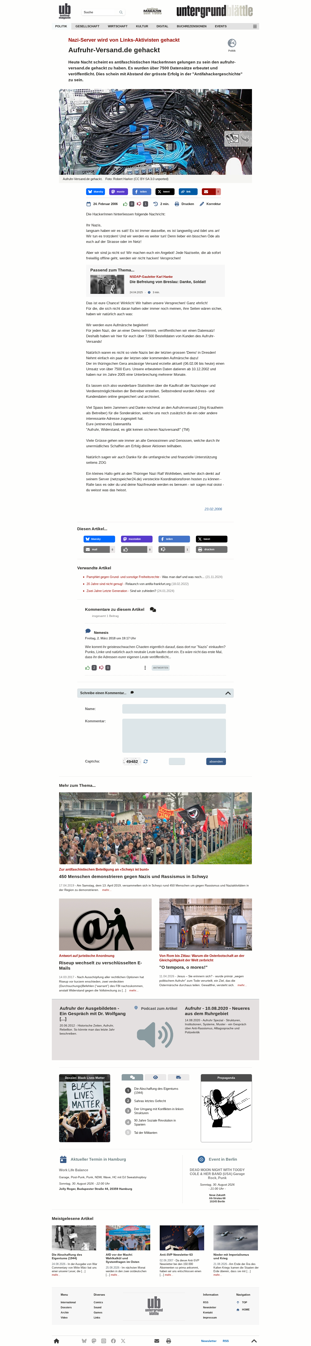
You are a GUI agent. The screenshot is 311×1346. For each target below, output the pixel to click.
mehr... (106, 890)
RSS (226, 1341)
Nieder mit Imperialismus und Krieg (231, 1256)
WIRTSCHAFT (118, 26)
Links (97, 1317)
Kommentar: (95, 721)
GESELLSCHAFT (87, 26)
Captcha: (92, 761)
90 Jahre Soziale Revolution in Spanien (155, 1122)
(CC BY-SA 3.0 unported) (150, 179)
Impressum (210, 1317)
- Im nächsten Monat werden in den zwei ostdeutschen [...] (126, 1271)
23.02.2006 (213, 509)
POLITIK (61, 26)
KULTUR (142, 26)
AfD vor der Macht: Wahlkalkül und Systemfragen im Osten (122, 1258)
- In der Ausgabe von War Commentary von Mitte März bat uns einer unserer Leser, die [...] (74, 1267)
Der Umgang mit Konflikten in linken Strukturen (158, 1111)
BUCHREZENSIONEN (191, 26)
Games (98, 1312)
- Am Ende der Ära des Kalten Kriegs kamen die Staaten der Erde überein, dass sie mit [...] (236, 1267)
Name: (90, 709)
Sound (97, 1307)
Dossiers (66, 1307)
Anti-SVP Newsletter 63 (176, 1254)
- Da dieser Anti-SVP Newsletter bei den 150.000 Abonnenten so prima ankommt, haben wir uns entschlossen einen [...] (180, 1267)
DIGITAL (162, 26)
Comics (98, 1302)
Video (64, 1317)
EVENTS (221, 26)
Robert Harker (123, 179)
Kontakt (208, 1312)
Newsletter (208, 1341)
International (68, 1302)
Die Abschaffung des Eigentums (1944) (156, 1090)
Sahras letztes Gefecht (150, 1101)
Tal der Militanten (145, 1132)
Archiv (65, 1312)
